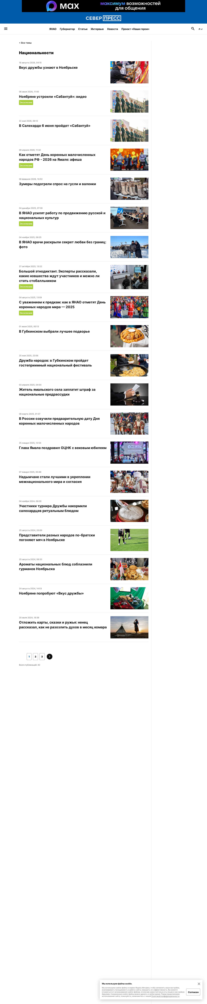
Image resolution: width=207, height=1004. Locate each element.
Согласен (193, 992)
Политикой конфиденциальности (165, 996)
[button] (29, 656)
